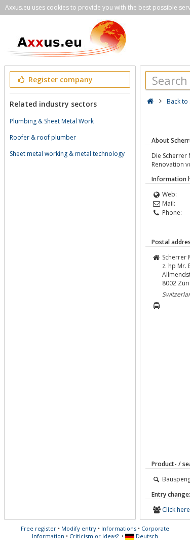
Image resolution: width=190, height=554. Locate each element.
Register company (59, 79)
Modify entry (78, 528)
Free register (38, 528)
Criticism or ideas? (94, 536)
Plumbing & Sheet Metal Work (52, 121)
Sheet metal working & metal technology (67, 153)
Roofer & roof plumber (43, 137)
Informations (118, 528)
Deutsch (146, 536)
